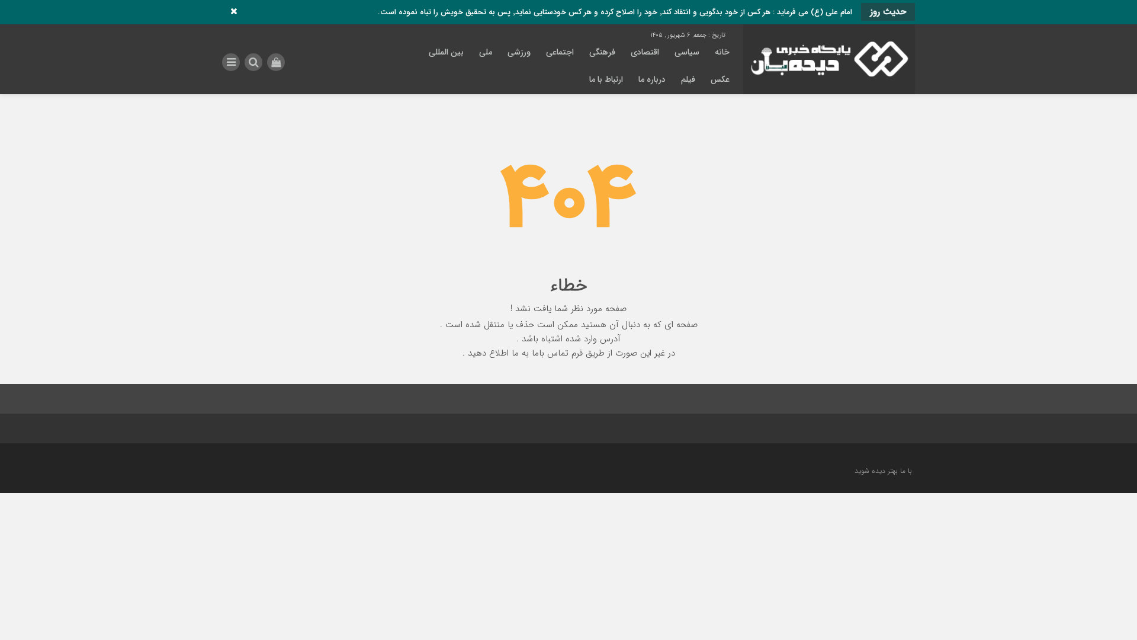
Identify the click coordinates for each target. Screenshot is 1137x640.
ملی (485, 52)
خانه (722, 52)
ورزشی (519, 52)
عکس (720, 79)
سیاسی (687, 52)
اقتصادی (645, 52)
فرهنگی (602, 52)
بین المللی (446, 52)
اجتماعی (560, 52)
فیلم (688, 79)
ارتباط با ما (606, 79)
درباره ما (652, 79)
